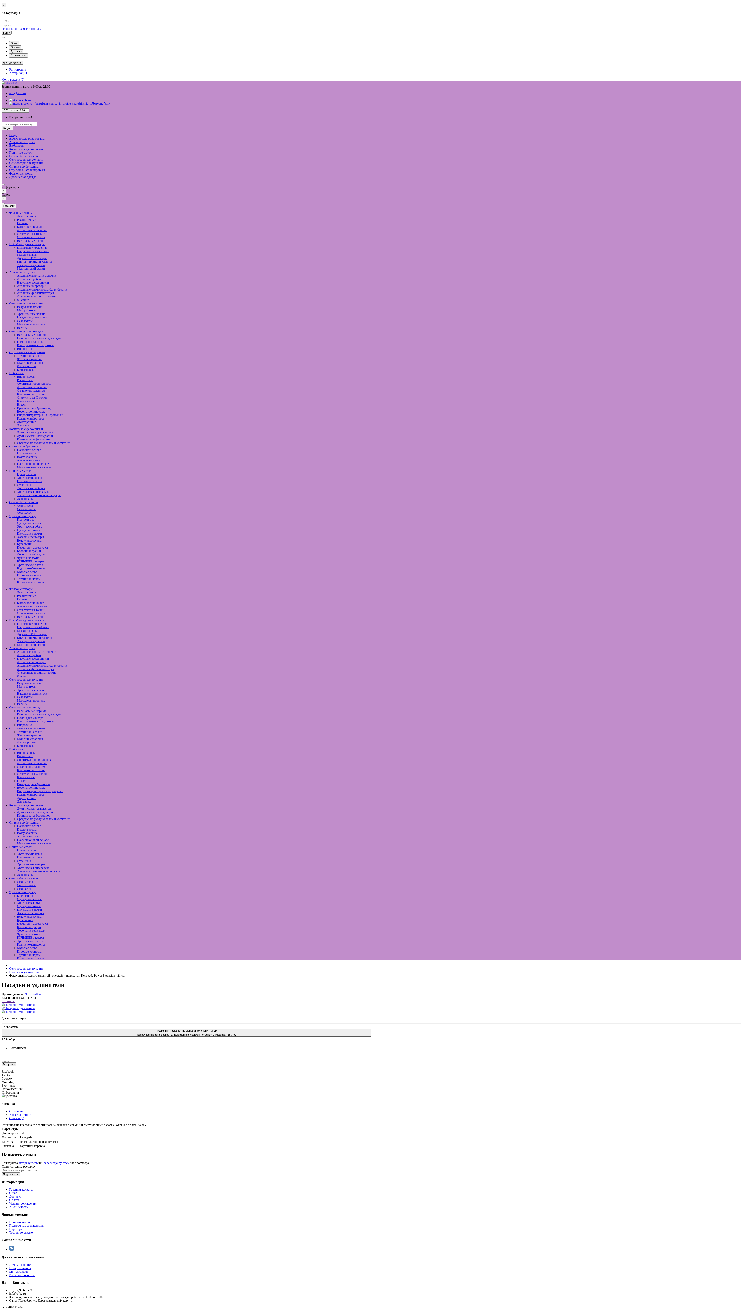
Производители (19, 1222)
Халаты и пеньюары (30, 537)
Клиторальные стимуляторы (35, 345)
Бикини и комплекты (31, 582)
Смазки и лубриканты (24, 166)
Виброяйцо (24, 348)
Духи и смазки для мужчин (35, 436)
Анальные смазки (28, 460)
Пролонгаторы (27, 453)
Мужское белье (27, 571)
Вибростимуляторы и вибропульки (40, 415)
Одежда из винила (29, 530)
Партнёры (16, 1229)
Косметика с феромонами (26, 149)
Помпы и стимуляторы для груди (39, 338)
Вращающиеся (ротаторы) (34, 408)
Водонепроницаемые (31, 411)
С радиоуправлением (31, 390)
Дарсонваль (25, 498)
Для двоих (24, 425)
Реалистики (25, 380)
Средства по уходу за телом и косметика (43, 442)
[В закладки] (3, 1061)
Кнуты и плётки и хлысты (34, 261)
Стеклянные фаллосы (31, 237)
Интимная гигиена (29, 481)
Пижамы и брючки (29, 533)
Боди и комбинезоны (31, 568)
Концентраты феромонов (33, 439)
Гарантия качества (21, 1189)
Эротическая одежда (22, 177)
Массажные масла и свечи (34, 467)
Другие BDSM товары (32, 258)
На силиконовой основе (33, 463)
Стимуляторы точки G (32, 233)
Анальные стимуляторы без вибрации (42, 289)
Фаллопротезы (26, 366)
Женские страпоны (29, 359)
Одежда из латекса (29, 523)
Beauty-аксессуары (29, 540)
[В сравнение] (7, 1061)
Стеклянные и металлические (36, 296)
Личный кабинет (20, 1264)
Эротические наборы (31, 488)
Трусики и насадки (29, 355)
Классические (26, 401)
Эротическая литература (33, 491)
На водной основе (29, 449)
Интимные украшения (32, 247)
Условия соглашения (22, 1203)
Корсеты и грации (29, 551)
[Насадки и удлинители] (18, 1004)
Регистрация (10, 28)
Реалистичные (26, 219)
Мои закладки (18, 1271)
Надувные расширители (33, 282)
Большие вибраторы (30, 418)
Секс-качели (25, 512)
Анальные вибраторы (31, 286)
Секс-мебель (25, 505)
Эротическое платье (30, 565)
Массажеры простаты (31, 324)
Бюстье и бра (25, 519)
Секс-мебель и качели (23, 156)
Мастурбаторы (26, 310)
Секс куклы (25, 320)
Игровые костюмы (29, 575)
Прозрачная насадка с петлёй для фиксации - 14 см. (187, 1030)
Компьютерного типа (31, 394)
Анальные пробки (29, 279)
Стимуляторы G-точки (32, 397)
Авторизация (18, 73)
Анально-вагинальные (32, 230)
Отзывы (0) (16, 1118)
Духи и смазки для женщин (35, 432)
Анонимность (18, 55)
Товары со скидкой (21, 1232)
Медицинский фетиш (31, 268)
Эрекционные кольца (31, 314)
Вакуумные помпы (29, 307)
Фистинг (23, 300)
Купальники (25, 544)
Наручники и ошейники (33, 251)
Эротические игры (29, 477)
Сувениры (24, 484)
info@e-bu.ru (17, 93)
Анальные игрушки (22, 142)
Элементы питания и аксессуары (39, 495)
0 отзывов (8, 1001)
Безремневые (25, 369)
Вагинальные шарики (31, 334)
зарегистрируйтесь (56, 1163)
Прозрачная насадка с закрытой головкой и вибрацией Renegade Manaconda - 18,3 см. (186, 1034)
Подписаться (10, 1174)
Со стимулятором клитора (34, 383)
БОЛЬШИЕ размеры (30, 561)
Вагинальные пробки (31, 240)
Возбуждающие (27, 456)
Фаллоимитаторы (21, 173)
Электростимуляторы (31, 265)
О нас (14, 43)
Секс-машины (26, 509)
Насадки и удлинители (32, 317)
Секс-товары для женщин (26, 159)
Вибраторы (16, 145)
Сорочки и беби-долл (31, 554)
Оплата (15, 47)
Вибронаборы (26, 376)
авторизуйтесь (28, 1163)
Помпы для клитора (30, 341)
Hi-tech (21, 404)
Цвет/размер (10, 1026)
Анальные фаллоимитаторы (35, 293)
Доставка (16, 51)
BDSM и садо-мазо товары (27, 138)
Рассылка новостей (22, 1275)
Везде (13, 135)
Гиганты (22, 223)
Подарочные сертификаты (26, 1225)
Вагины (22, 327)
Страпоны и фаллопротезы (27, 170)
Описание (16, 1111)
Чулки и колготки (28, 558)
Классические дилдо (30, 226)
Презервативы (26, 474)
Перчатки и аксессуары (32, 547)
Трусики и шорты (28, 578)
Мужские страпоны (30, 362)
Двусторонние (26, 216)
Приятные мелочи (21, 152)
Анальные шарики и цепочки (36, 275)
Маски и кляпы (27, 254)
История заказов (20, 1268)
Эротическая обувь (29, 526)
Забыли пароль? (30, 28)
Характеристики (20, 1114)
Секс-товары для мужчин (26, 163)
